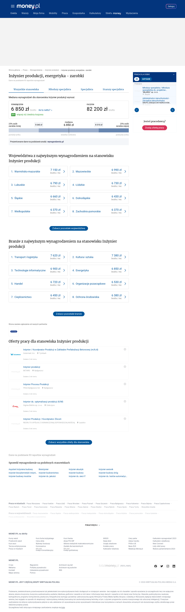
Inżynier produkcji (52, 70)
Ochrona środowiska (87, 296)
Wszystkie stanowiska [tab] (26, 89)
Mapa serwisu (14, 573)
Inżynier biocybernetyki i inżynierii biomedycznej (24, 473)
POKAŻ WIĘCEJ (91, 525)
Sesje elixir (107, 541)
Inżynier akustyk (76, 469)
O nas (11, 565)
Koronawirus (41, 546)
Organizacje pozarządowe (91, 283)
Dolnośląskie (83, 198)
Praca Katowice (132, 504)
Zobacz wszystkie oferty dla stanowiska (68, 442)
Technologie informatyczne (30, 270)
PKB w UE (132, 544)
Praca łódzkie (121, 513)
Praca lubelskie (151, 513)
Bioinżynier (44, 469)
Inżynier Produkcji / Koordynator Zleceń (42, 419)
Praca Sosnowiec (41, 507)
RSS (60, 570)
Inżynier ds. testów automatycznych (114, 476)
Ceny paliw (132, 538)
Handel (18, 283)
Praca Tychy (134, 507)
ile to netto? (44, 110)
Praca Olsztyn (96, 507)
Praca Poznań (87, 504)
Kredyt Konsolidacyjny (44, 550)
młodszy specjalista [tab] (60, 89)
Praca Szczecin (102, 504)
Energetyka (82, 270)
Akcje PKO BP (69, 541)
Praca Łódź (60, 504)
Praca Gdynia (146, 504)
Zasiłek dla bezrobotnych (73, 546)
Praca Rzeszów (56, 507)
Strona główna (14, 70)
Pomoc (33, 573)
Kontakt (12, 570)
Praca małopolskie (89, 513)
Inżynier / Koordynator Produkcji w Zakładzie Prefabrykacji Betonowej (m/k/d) (60, 349)
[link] (38, 171)
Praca (25, 70)
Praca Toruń (27, 507)
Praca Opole (122, 507)
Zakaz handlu (133, 541)
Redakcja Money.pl (135, 549)
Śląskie (18, 198)
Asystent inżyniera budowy (21, 469)
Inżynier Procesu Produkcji (36, 384)
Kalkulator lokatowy (111, 549)
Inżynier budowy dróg (108, 473)
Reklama (12, 568)
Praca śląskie (55, 513)
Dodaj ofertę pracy (154, 127)
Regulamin (34, 565)
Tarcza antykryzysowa (17, 546)
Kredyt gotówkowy (71, 550)
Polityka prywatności (38, 568)
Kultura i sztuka (84, 257)
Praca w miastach (16, 549)
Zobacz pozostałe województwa (68, 228)
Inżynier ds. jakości (47, 476)
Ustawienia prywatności (39, 570)
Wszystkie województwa (36, 517)
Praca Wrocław (73, 504)
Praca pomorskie (136, 513)
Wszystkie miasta (148, 507)
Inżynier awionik (106, 469)
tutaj (63, 608)
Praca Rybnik (109, 507)
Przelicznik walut (15, 541)
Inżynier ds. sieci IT (77, 476)
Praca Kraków (47, 504)
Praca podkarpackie (16, 517)
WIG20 (105, 538)
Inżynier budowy (76, 473)
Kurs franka (68, 538)
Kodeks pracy (108, 546)
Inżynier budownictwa (49, 473)
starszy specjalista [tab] (113, 89)
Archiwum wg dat (66, 565)
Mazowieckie (83, 171)
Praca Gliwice (70, 507)
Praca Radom (14, 507)
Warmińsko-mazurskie (27, 171)
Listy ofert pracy (159, 546)
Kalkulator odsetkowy (161, 541)
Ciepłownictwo (23, 296)
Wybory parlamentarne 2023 (164, 549)
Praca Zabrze (83, 507)
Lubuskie (19, 184)
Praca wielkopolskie (71, 513)
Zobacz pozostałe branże (69, 314)
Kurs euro (12, 544)
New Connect (158, 544)
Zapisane (146, 79)
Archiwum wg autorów (68, 568)
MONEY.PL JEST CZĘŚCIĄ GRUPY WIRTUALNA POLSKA (34, 582)
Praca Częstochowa (162, 504)
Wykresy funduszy (43, 544)
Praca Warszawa (33, 504)
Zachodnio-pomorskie (88, 211)
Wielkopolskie (22, 211)
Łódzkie (80, 184)
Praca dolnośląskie (106, 513)
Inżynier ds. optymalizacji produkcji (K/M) (43, 401)
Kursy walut (13, 538)
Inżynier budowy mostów (20, 476)
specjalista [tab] (87, 89)
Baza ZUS (132, 546)
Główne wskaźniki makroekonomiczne (78, 544)
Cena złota (40, 541)
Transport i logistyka (26, 257)
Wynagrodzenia (36, 70)
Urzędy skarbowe (109, 544)
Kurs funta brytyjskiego (45, 538)
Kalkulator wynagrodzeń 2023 (164, 538)
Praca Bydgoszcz (117, 504)
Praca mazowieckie (40, 513)
